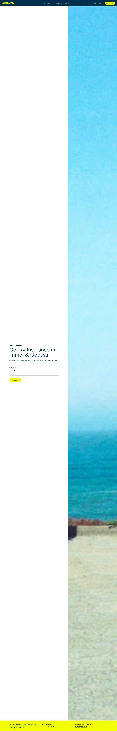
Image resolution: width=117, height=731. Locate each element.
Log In (101, 3)
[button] (49, 3)
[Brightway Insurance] (12, 3)
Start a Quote (110, 3)
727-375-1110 (92, 3)
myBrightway (81, 726)
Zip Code (12, 371)
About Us (59, 3)
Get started (15, 380)
